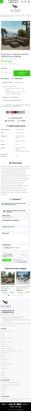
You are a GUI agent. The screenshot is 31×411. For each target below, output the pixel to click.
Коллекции (4, 377)
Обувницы (4, 344)
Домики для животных (7, 331)
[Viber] (18, 112)
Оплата (3, 391)
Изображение (6, 244)
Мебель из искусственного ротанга (11, 350)
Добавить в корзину (22, 73)
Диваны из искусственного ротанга (15, 105)
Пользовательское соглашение (10, 384)
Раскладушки (5, 359)
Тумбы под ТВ (5, 368)
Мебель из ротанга (6, 348)
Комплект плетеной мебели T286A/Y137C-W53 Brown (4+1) (23, 287)
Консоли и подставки (7, 364)
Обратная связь (5, 387)
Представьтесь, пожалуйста (11, 220)
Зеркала (3, 357)
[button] (8, 295)
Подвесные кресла (6, 346)
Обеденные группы (6, 337)
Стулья (3, 335)
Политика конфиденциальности (10, 382)
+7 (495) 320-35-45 (13, 0)
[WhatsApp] (21, 112)
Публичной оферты (22, 262)
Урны (2, 370)
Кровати (3, 373)
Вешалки (3, 355)
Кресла (3, 339)
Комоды (3, 361)
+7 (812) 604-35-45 (13, 2)
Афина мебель (17, 106)
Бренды (3, 375)
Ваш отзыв (6, 233)
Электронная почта (8, 226)
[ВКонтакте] (7, 112)
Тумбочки (3, 366)
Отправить (7, 260)
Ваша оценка (6, 215)
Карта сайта (20, 409)
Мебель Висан (5, 353)
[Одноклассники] (10, 112)
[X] (15, 112)
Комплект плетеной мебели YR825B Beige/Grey (8, 287)
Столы (2, 333)
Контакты (3, 393)
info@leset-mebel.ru (8, 315)
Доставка (3, 389)
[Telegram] (23, 112)
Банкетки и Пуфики (6, 342)
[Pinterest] (13, 112)
